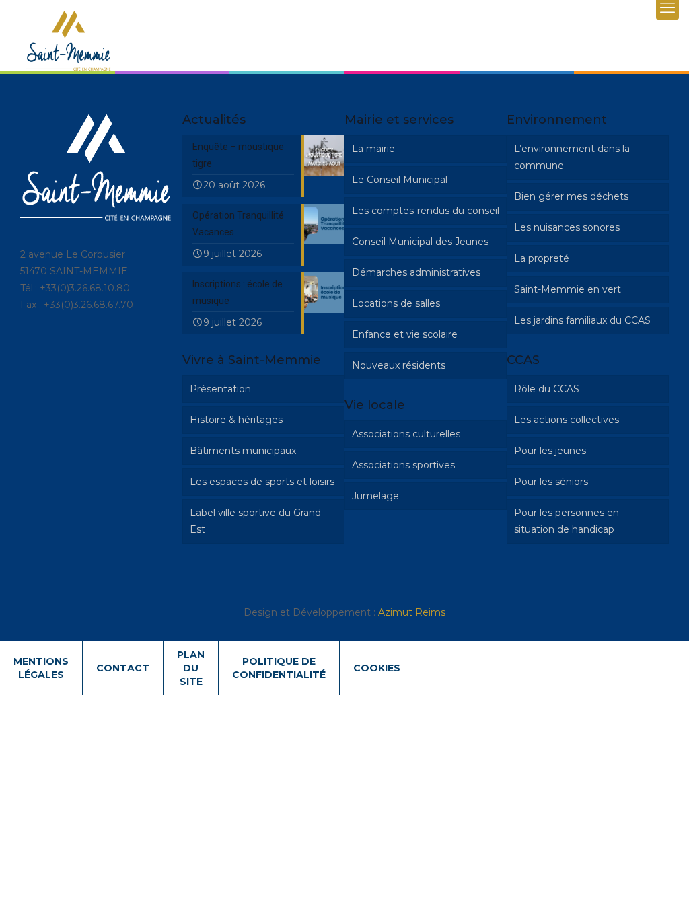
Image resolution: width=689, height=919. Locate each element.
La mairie (373, 149)
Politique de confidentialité (279, 668)
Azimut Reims (411, 612)
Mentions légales (41, 668)
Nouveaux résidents (398, 365)
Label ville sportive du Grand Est (255, 521)
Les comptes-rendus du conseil (425, 211)
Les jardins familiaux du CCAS (582, 320)
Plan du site (191, 668)
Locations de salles (396, 303)
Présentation (220, 389)
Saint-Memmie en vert (567, 289)
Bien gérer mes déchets (571, 196)
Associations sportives (403, 465)
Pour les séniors (551, 482)
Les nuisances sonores (567, 227)
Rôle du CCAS (546, 389)
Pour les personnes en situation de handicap (566, 521)
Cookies (376, 668)
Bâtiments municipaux (243, 451)
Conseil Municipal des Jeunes (420, 241)
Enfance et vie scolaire (405, 334)
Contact (122, 668)
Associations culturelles (406, 434)
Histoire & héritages (236, 420)
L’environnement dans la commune (572, 157)
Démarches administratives (416, 272)
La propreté (541, 258)
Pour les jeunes (550, 451)
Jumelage (375, 496)
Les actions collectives (566, 420)
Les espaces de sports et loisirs (262, 482)
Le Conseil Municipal (399, 180)
